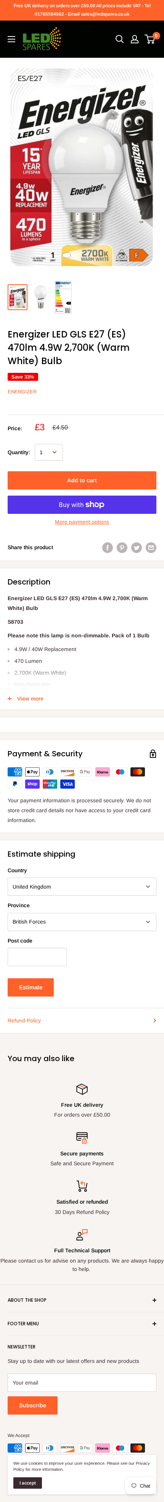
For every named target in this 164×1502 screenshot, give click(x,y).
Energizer (22, 392)
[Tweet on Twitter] (136, 547)
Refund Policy (24, 1020)
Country (17, 870)
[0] (150, 39)
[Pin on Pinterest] (122, 547)
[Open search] (120, 39)
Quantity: (19, 452)
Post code (20, 941)
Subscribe (32, 1405)
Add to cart (82, 480)
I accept (27, 1483)
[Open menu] (11, 39)
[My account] (134, 39)
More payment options (82, 522)
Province (19, 905)
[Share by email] (151, 547)
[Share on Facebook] (107, 547)
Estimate (30, 987)
